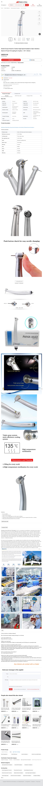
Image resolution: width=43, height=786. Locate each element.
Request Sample (21, 62)
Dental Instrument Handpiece (16, 775)
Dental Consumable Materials (37, 754)
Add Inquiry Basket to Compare (22, 43)
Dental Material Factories (28, 770)
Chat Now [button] (33, 60)
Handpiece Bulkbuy (36, 775)
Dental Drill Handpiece (18, 764)
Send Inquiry (11, 59)
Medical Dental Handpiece (18, 772)
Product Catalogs (17, 751)
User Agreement (27, 781)
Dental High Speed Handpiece (30, 772)
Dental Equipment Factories (7, 770)
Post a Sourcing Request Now (33, 689)
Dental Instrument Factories (7, 772)
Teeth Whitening (14, 754)
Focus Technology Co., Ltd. (14, 781)
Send (11, 689)
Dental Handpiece (23, 8)
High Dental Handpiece (27, 775)
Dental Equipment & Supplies (15, 8)
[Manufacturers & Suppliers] (21, 2)
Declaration (33, 781)
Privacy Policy (38, 781)
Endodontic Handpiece (28, 764)
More (2, 777)
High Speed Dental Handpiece (7, 764)
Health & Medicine (7, 8)
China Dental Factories (18, 770)
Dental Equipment (4, 754)
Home (2, 8)
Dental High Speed (5, 775)
